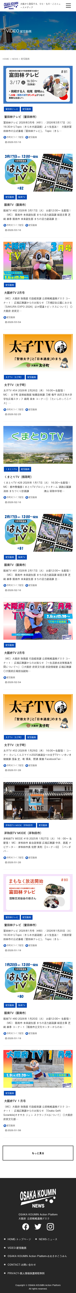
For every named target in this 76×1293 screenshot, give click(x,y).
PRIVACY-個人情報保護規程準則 (26, 1273)
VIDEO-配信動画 (17, 1247)
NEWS (15, 58)
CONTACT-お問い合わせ (22, 1264)
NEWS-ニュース (48, 1239)
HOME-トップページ (19, 1239)
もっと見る (38, 1153)
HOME (6, 58)
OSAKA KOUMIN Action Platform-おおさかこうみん (37, 1256)
